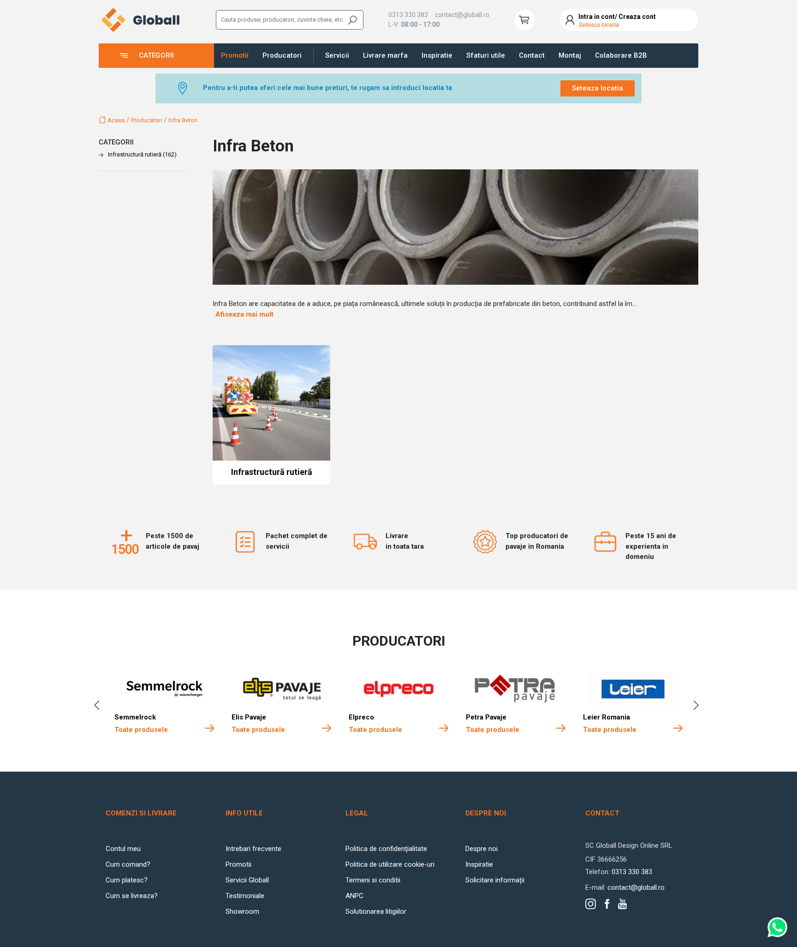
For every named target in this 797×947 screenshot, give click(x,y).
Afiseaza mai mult (244, 314)
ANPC (354, 896)
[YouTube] (622, 903)
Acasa (115, 120)
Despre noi (481, 849)
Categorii (156, 55)
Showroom (242, 911)
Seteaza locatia (597, 88)
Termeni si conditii (372, 880)
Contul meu (123, 849)
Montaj (570, 55)
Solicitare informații (494, 880)
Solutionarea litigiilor (375, 911)
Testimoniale (245, 896)
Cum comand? (128, 864)
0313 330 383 (408, 14)
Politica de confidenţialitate (386, 849)
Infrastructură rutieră (142, 154)
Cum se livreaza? (132, 896)
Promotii (235, 55)
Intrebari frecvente (253, 849)
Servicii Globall (247, 880)
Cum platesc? (127, 880)
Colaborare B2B (621, 55)
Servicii (337, 55)
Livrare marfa (385, 55)
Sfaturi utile (485, 55)
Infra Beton (182, 120)
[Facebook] (607, 903)
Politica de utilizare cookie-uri (389, 864)
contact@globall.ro (462, 14)
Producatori (282, 55)
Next (698, 705)
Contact (532, 55)
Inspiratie (437, 55)
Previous (98, 705)
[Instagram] (590, 903)
